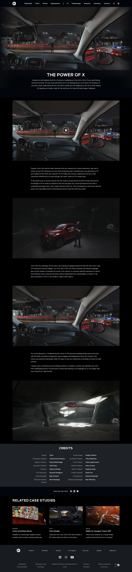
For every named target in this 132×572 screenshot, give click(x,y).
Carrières (97, 3)
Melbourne (112, 550)
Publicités (28, 3)
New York (86, 550)
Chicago (58, 550)
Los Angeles (72, 550)
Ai (67, 3)
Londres (31, 550)
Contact (107, 3)
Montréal (45, 550)
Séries (45, 3)
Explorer (87, 3)
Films (37, 3)
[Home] (18, 550)
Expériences (55, 3)
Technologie (76, 3)
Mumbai (99, 550)
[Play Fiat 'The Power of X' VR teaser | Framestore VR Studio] (66, 131)
